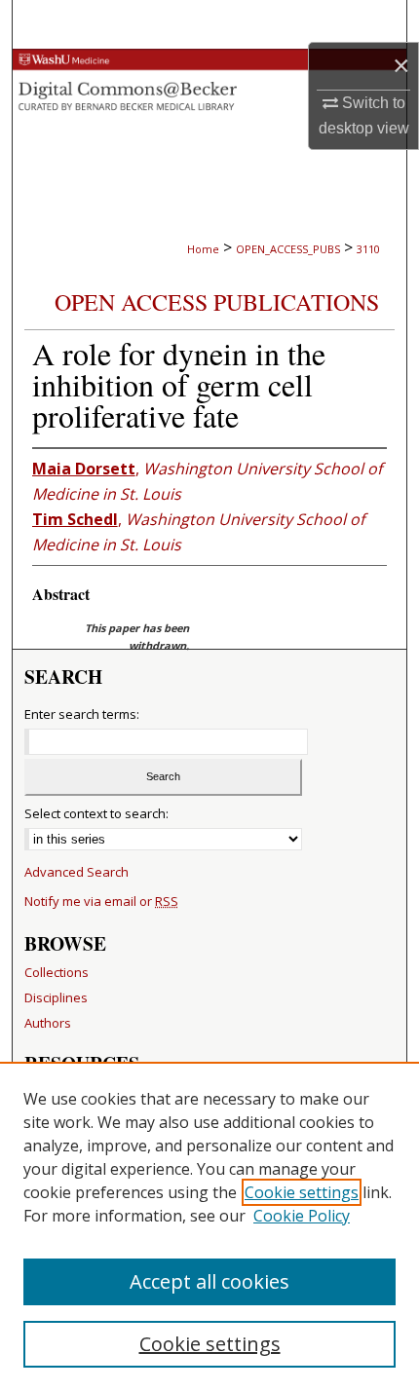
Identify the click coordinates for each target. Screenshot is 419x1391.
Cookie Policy (301, 1215)
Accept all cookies (209, 1281)
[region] (209, 1226)
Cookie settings (302, 1192)
